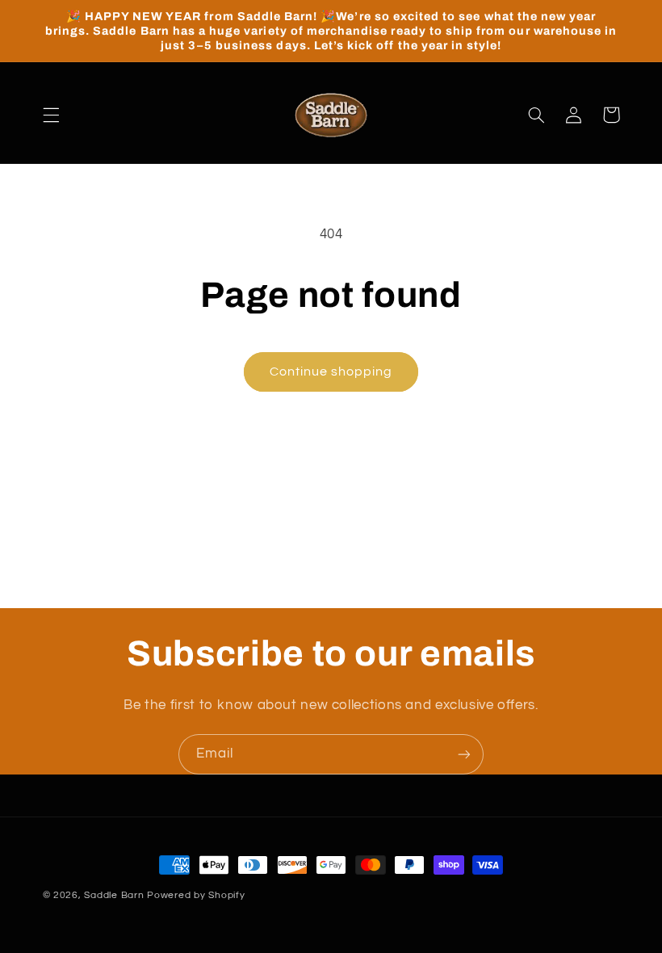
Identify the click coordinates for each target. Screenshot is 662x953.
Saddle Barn (114, 895)
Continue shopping (331, 371)
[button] (50, 114)
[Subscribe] (464, 754)
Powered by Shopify (196, 895)
